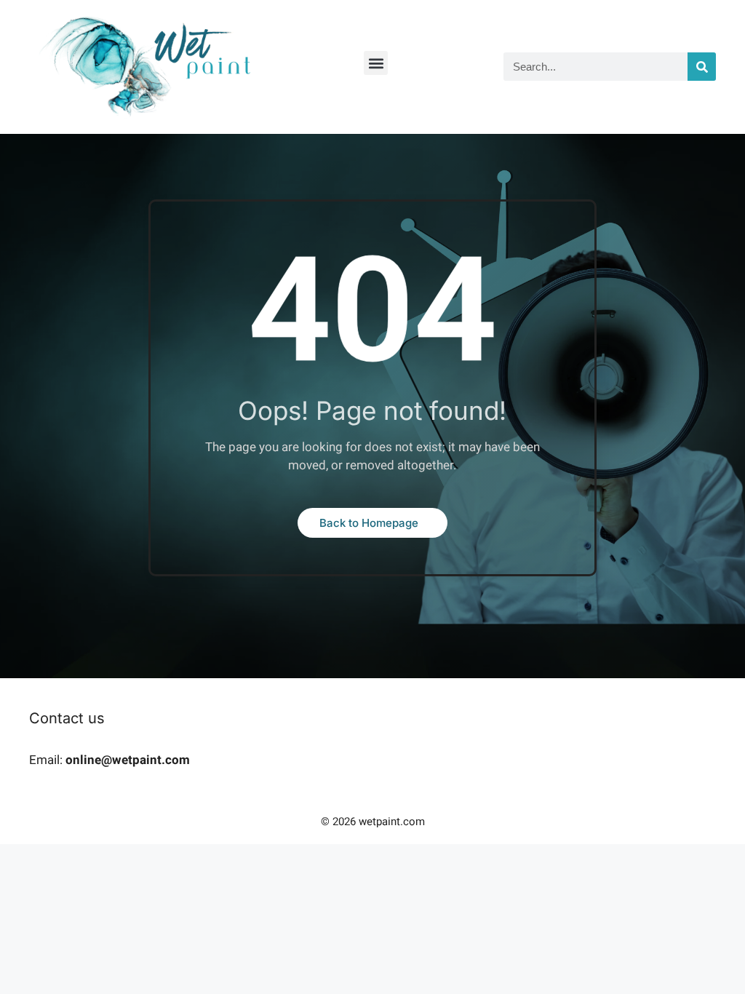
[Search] (702, 66)
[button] (376, 63)
